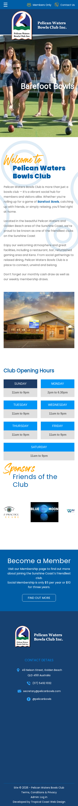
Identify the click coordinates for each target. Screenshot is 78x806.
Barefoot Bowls (48, 202)
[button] (4, 86)
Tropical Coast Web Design (48, 802)
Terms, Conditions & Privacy (39, 792)
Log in (43, 797)
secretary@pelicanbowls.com (42, 691)
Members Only (42, 5)
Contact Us (67, 5)
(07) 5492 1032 (41, 683)
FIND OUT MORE (39, 598)
